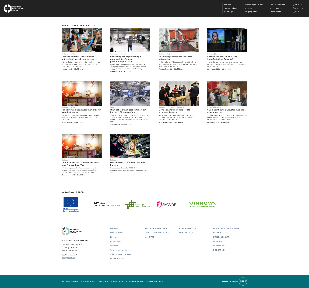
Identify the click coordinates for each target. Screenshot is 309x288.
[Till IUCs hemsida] (234, 281)
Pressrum (219, 250)
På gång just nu (252, 12)
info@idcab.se (68, 258)
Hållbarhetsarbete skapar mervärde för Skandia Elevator (82, 93)
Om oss (227, 5)
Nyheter (248, 8)
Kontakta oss (275, 12)
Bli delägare (229, 12)
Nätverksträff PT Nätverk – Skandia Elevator (130, 146)
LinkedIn (217, 241)
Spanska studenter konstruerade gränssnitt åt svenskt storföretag (82, 40)
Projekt (72, 54)
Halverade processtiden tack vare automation (179, 40)
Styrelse (114, 246)
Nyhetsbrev (219, 246)
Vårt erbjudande (231, 8)
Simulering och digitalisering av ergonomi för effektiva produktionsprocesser (130, 40)
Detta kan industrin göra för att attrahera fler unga (179, 93)
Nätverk (123, 54)
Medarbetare (116, 233)
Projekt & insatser (277, 5)
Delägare (65, 54)
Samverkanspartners (120, 250)
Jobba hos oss (276, 8)
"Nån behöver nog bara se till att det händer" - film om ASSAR (130, 93)
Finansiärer (115, 241)
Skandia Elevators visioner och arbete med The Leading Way (82, 146)
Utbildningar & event (254, 5)
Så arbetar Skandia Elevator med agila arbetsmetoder (227, 93)
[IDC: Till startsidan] (14, 8)
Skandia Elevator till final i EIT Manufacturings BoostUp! (227, 40)
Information (114, 54)
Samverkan (219, 54)
